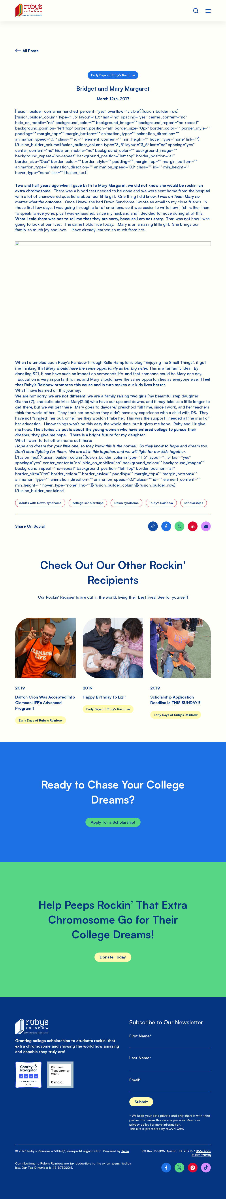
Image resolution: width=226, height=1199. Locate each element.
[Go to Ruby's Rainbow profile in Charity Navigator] (28, 1075)
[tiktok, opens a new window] (206, 1167)
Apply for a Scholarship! (113, 822)
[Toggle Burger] (208, 10)
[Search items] (195, 10)
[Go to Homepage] (28, 11)
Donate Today (113, 957)
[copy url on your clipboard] (153, 526)
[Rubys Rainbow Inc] (60, 1075)
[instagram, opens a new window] (193, 1167)
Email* (135, 1079)
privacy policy (139, 1124)
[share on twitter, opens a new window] (179, 526)
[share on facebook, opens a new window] (166, 526)
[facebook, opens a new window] (166, 1167)
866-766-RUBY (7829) (201, 1153)
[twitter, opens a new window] (179, 1167)
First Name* (140, 1035)
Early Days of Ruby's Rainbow (113, 75)
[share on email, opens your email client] (206, 526)
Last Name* (140, 1057)
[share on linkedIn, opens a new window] (193, 526)
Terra (125, 1151)
